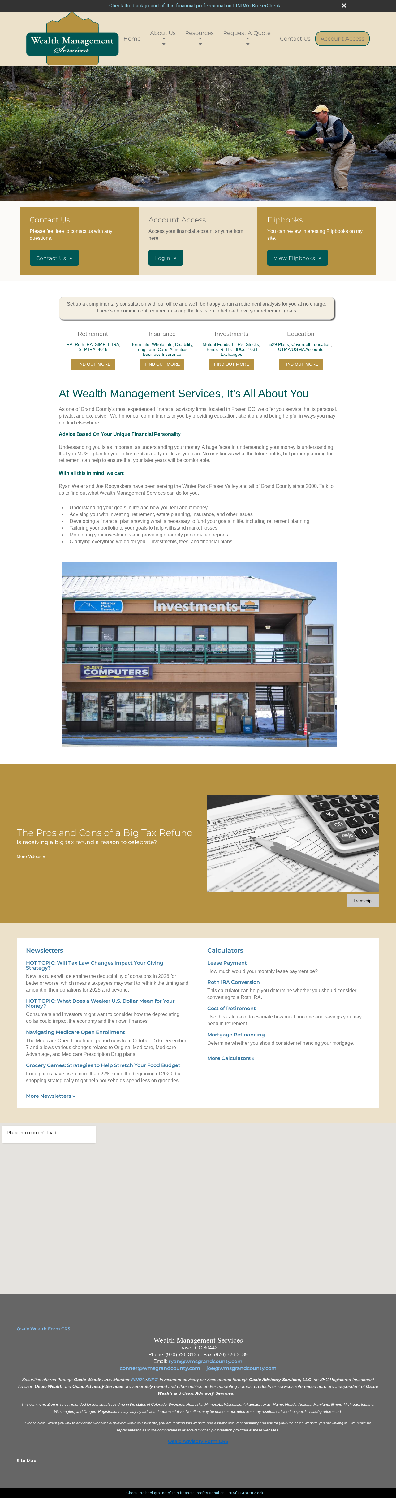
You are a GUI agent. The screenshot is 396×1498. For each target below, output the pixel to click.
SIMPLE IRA (107, 344)
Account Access (342, 38)
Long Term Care (151, 349)
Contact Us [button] (51, 258)
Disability (183, 344)
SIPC (152, 1379)
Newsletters (44, 950)
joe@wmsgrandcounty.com (241, 1368)
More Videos (31, 856)
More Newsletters (50, 1096)
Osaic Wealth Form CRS (43, 1329)
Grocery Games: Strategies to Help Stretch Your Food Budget (103, 1065)
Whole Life (162, 344)
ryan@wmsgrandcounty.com (206, 1361)
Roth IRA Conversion (233, 982)
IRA (68, 344)
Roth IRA (84, 344)
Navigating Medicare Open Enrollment (75, 1032)
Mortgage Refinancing (236, 1035)
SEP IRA (87, 349)
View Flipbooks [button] (294, 258)
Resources (199, 33)
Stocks (252, 344)
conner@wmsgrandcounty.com (160, 1368)
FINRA (137, 1379)
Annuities (178, 349)
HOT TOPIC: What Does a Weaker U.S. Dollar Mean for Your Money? (100, 1003)
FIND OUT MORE (92, 364)
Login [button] (162, 258)
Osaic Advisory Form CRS (198, 1441)
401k (102, 349)
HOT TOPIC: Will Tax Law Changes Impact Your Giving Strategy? (94, 965)
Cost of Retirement (231, 1008)
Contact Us (295, 38)
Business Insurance (162, 354)
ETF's (237, 344)
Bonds (211, 349)
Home (132, 38)
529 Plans (279, 344)
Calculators (225, 950)
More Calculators (231, 1058)
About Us (163, 33)
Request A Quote (247, 33)
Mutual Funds (216, 344)
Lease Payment (227, 963)
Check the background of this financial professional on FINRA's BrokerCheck (194, 6)
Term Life (140, 344)
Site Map (27, 1460)
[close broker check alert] (344, 5)
